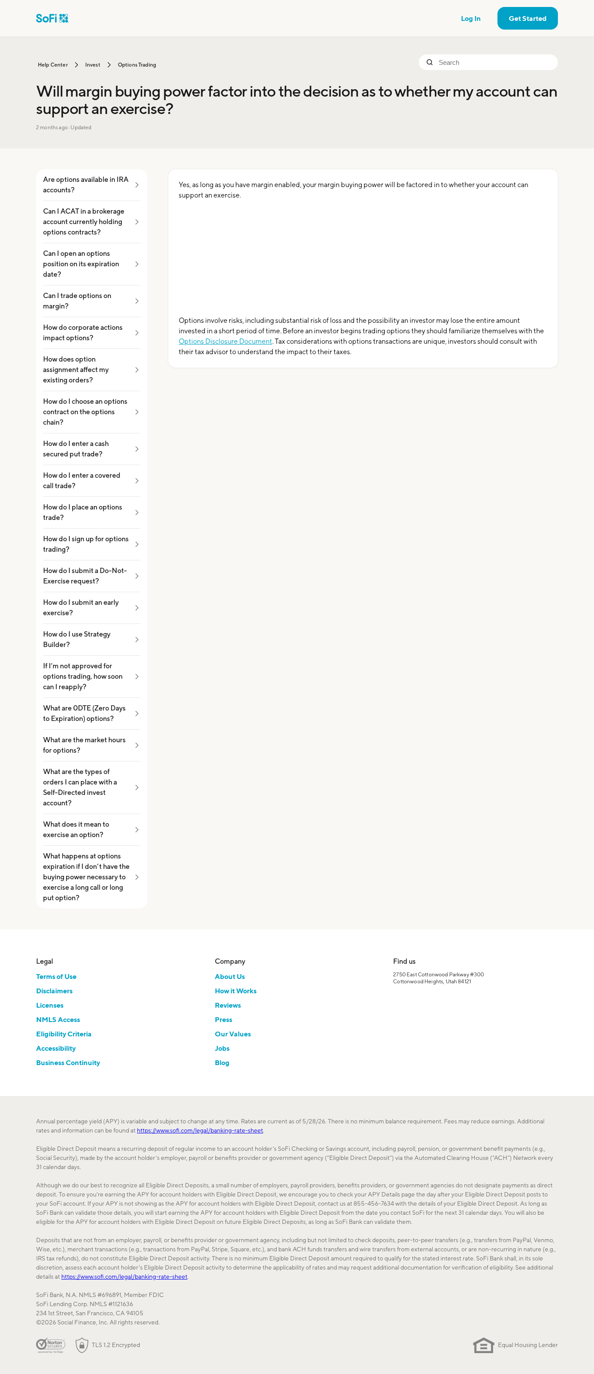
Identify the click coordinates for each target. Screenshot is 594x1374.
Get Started (528, 18)
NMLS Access (58, 1019)
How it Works (236, 990)
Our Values (233, 1033)
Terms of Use (56, 976)
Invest (92, 64)
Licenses (49, 1005)
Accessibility (56, 1048)
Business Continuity (68, 1062)
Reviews (228, 1005)
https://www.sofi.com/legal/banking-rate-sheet (200, 1130)
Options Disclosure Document (225, 341)
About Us (230, 976)
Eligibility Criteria (64, 1033)
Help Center (53, 64)
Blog (222, 1062)
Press (223, 1019)
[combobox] (495, 62)
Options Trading (137, 64)
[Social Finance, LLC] (52, 18)
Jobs (222, 1048)
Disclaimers (54, 990)
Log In (471, 18)
